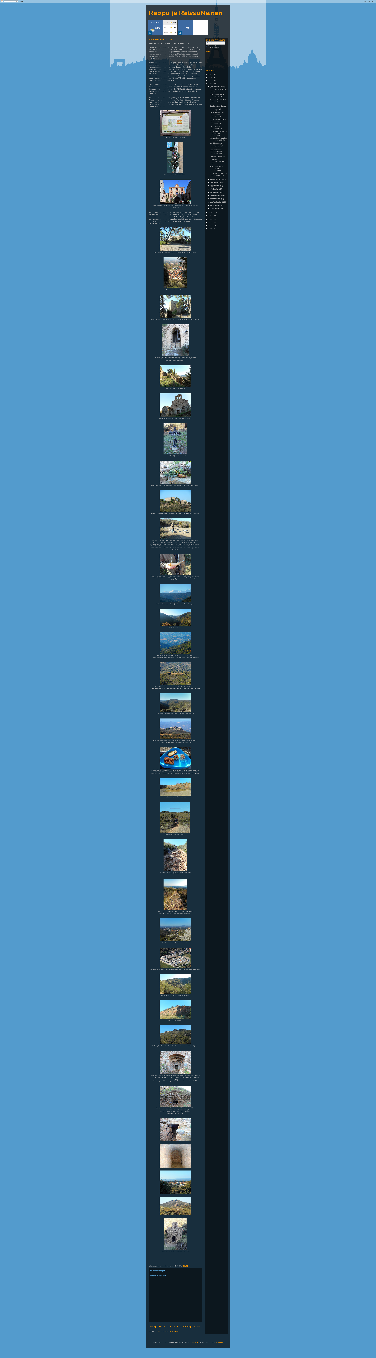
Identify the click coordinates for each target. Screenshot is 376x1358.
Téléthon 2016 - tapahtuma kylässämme (217, 168)
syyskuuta (215, 186)
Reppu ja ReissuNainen (185, 12)
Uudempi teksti (158, 1326)
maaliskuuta (216, 202)
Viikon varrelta (217, 157)
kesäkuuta (215, 192)
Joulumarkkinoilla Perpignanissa (218, 174)
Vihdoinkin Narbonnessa (216, 127)
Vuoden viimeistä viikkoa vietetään (218, 101)
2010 (210, 229)
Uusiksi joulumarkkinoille (218, 162)
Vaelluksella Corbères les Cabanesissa (216, 145)
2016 (210, 84)
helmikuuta (215, 205)
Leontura (194, 1342)
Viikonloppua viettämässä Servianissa (216, 152)
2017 (210, 81)
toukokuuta (215, 196)
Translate (214, 47)
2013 (210, 219)
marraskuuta (216, 179)
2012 (210, 222)
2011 (210, 226)
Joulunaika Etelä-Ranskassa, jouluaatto (218, 115)
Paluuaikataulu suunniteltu (217, 95)
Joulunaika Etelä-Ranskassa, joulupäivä (218, 108)
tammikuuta (215, 209)
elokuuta (214, 189)
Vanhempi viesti (192, 1326)
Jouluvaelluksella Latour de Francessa (218, 133)
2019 (210, 74)
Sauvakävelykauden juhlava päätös (218, 139)
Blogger (219, 1342)
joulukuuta (215, 87)
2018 (210, 77)
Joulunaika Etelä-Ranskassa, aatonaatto (218, 121)
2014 (210, 216)
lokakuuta (215, 183)
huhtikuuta (215, 199)
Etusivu (174, 1326)
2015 (210, 213)
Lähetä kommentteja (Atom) (168, 1331)
